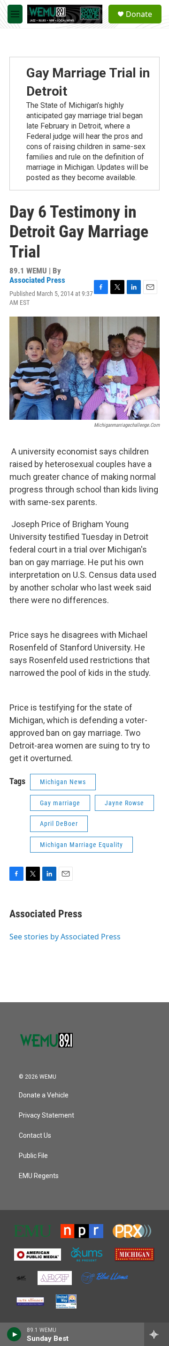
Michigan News (63, 782)
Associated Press (37, 280)
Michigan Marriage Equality (81, 844)
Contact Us (35, 1135)
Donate (139, 14)
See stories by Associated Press (65, 936)
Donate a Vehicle (44, 1095)
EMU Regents (39, 1176)
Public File (33, 1155)
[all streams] (156, 1334)
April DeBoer (59, 823)
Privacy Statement (46, 1115)
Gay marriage (60, 803)
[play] (14, 1334)
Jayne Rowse (124, 803)
